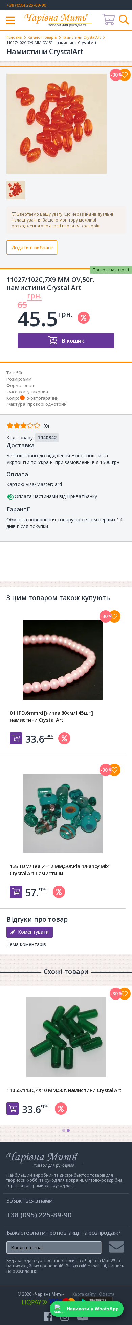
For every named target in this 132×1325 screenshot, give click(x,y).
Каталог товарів (42, 37)
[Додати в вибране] (124, 75)
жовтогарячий (43, 398)
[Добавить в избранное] (114, 616)
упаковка (37, 391)
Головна (14, 37)
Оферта (106, 1294)
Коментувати (32, 932)
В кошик (72, 340)
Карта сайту (84, 1294)
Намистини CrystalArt (81, 37)
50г (19, 373)
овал (28, 385)
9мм (27, 379)
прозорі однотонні (47, 404)
